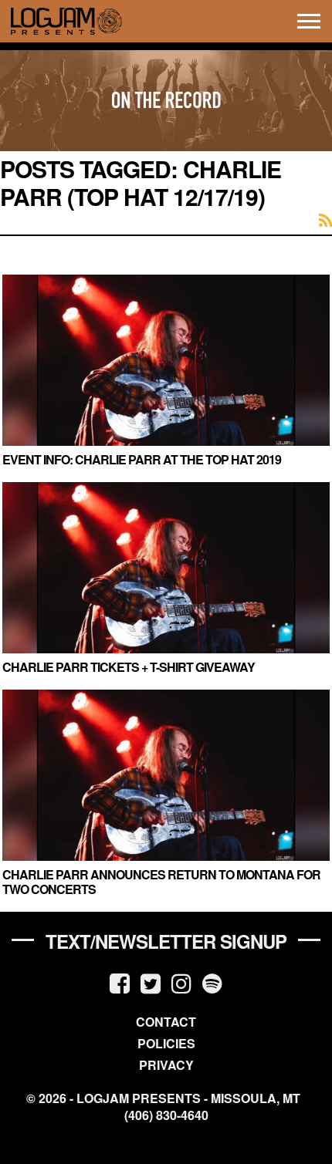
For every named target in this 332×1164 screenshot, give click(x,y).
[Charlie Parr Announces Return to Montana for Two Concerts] (166, 775)
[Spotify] (212, 982)
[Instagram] (181, 982)
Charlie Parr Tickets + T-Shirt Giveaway (128, 667)
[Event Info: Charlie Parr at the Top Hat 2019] (166, 360)
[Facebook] (120, 982)
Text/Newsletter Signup (166, 941)
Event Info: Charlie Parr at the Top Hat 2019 (141, 459)
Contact (166, 1022)
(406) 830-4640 (166, 1115)
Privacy (166, 1065)
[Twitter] (150, 982)
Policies (166, 1043)
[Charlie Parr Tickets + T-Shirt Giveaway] (166, 567)
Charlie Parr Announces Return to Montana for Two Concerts (161, 881)
